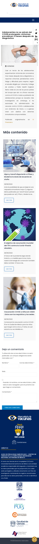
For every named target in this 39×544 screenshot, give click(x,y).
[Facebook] (36, 30)
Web (3, 371)
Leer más (9, 200)
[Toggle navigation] (33, 20)
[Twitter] (36, 33)
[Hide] (37, 43)
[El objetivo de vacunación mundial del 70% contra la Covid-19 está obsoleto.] (19, 224)
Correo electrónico (27, 363)
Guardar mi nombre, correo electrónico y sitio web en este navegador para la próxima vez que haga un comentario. (19, 384)
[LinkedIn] (36, 36)
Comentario (7, 392)
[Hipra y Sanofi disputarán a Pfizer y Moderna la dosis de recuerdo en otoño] (19, 155)
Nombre (5, 363)
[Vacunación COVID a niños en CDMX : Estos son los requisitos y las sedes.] (19, 293)
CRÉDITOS (4, 448)
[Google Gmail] (36, 39)
